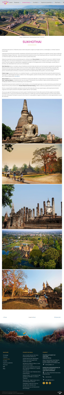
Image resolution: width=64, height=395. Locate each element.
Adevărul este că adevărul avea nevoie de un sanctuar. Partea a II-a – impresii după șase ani (31, 368)
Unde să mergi (26, 2)
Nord (38, 37)
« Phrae (5, 317)
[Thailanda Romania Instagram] (47, 383)
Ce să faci (35, 2)
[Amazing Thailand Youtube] (50, 383)
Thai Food (57, 2)
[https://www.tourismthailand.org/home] (59, 392)
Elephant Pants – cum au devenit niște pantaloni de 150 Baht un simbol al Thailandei (31, 377)
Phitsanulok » (57, 317)
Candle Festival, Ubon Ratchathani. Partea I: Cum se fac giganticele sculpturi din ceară (31, 360)
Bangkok (17, 76)
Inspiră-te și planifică (46, 2)
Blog (4, 368)
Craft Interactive (20, 393)
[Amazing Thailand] (5, 2)
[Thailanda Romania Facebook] (44, 383)
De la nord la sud (33, 37)
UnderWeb (10, 393)
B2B (4, 366)
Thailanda (16, 2)
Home (10, 2)
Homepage (5, 355)
